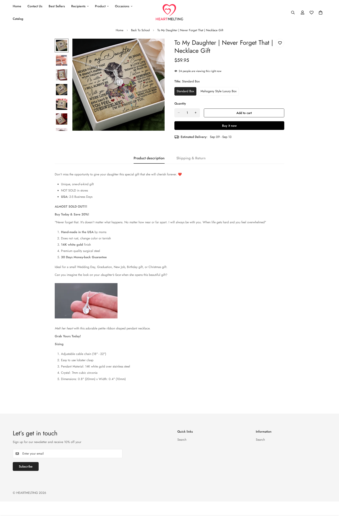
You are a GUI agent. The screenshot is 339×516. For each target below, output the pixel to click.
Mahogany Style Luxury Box (218, 92)
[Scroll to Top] (331, 494)
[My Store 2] (169, 12)
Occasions (122, 6)
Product (100, 6)
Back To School (140, 30)
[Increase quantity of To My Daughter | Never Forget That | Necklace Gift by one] (195, 112)
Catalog (18, 18)
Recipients (78, 6)
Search (181, 439)
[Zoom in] (156, 47)
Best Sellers (57, 6)
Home (17, 6)
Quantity (180, 103)
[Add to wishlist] (279, 43)
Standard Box (186, 92)
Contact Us (34, 6)
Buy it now (229, 125)
